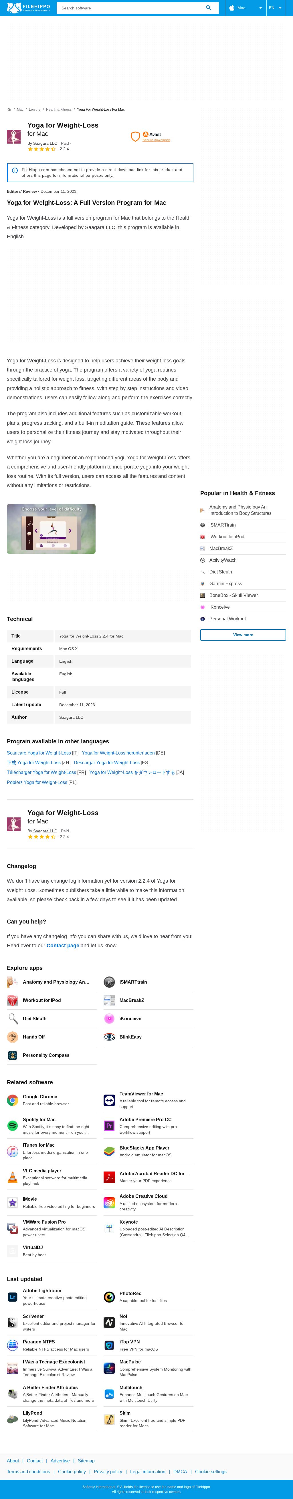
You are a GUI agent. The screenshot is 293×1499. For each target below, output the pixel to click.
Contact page (63, 945)
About (13, 1460)
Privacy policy (108, 1471)
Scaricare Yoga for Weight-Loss (39, 753)
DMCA (180, 1471)
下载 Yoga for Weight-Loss (34, 762)
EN (271, 7)
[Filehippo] (28, 8)
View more (243, 634)
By (42, 143)
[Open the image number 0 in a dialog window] (51, 529)
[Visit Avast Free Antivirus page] (150, 137)
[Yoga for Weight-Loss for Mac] (14, 137)
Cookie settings (211, 1471)
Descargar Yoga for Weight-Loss (107, 762)
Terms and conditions (28, 1471)
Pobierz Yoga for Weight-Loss (37, 782)
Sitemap (86, 1460)
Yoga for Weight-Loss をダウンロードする (132, 772)
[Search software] (208, 8)
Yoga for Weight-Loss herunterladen (118, 753)
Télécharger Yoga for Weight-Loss (41, 772)
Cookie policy (72, 1471)
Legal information (147, 1471)
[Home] (9, 109)
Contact (35, 1460)
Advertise (60, 1460)
